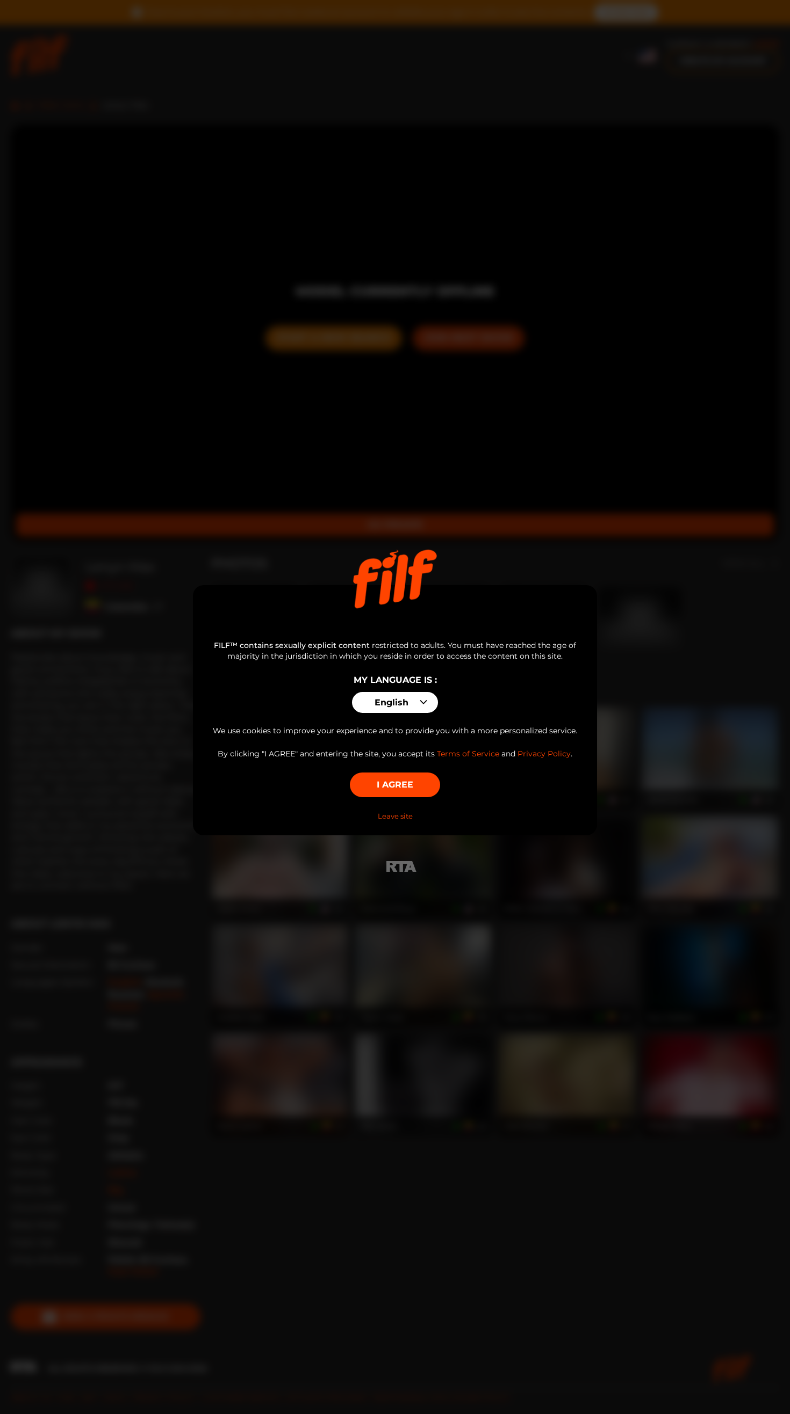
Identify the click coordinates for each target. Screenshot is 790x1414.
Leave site (395, 816)
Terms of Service (468, 754)
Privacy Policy (544, 754)
